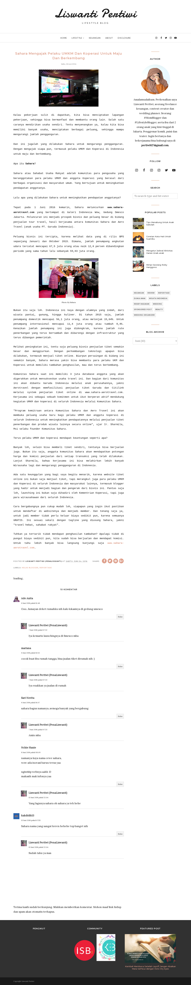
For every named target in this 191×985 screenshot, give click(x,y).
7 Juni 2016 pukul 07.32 (38, 630)
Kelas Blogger (30, 568)
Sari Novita (27, 697)
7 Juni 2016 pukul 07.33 (38, 680)
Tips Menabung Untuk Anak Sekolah (160, 223)
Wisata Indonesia (158, 298)
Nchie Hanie (28, 747)
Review (151, 293)
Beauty (159, 309)
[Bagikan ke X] (110, 561)
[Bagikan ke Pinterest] (115, 561)
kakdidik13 (27, 815)
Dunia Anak (139, 298)
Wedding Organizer (144, 315)
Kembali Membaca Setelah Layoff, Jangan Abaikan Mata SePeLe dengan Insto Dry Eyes (150, 967)
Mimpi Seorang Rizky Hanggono (156, 266)
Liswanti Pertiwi (95, 13)
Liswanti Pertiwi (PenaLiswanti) (48, 625)
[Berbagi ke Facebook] (104, 561)
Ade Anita (27, 598)
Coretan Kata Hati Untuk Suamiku (158, 237)
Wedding (157, 304)
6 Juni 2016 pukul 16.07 (30, 702)
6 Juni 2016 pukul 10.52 (30, 653)
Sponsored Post (143, 309)
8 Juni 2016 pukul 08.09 (30, 752)
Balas (120, 617)
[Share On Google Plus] (121, 561)
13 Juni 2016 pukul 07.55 (31, 820)
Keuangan (139, 293)
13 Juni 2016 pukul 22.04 (38, 797)
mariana (26, 648)
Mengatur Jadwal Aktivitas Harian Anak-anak (159, 251)
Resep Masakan (141, 304)
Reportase (46, 568)
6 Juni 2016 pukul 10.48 (30, 603)
